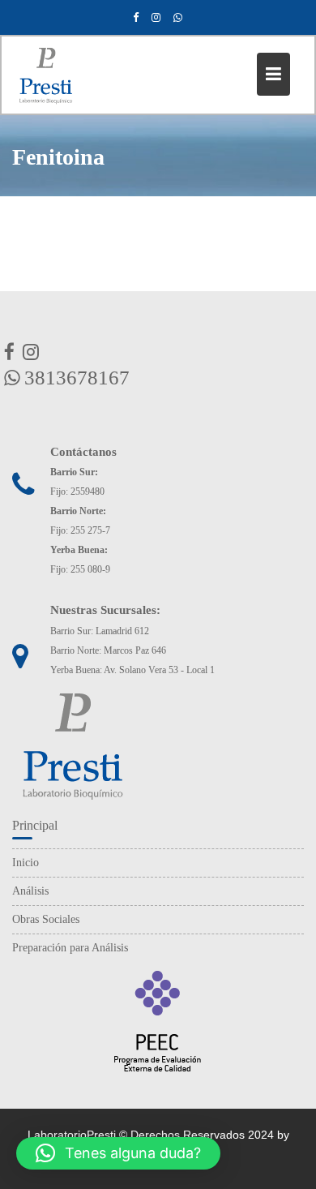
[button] (118, 1153)
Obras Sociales (45, 919)
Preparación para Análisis (70, 948)
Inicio (25, 862)
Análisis (30, 891)
